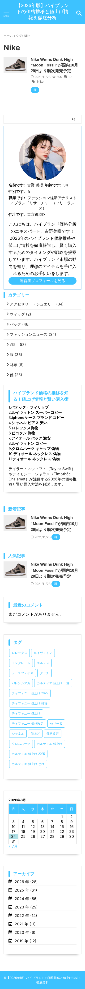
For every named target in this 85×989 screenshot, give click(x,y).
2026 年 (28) (26, 881)
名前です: (16, 185)
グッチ (44, 673)
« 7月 (13, 846)
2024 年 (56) (26, 898)
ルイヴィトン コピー (29, 443)
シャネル (18, 733)
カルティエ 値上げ (49, 744)
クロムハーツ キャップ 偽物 (35, 448)
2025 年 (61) (26, 890)
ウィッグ (20, 314)
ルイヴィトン (43, 653)
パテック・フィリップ (30, 407)
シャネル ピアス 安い (29, 422)
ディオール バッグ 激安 (31, 438)
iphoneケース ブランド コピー (38, 417)
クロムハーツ (21, 744)
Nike (40, 81)
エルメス (43, 663)
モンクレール (21, 663)
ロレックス (19, 653)
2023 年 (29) (26, 907)
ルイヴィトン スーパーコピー (37, 412)
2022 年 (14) (26, 915)
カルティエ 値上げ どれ (28, 764)
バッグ (20, 324)
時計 (18, 344)
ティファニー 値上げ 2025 (30, 693)
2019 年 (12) (25, 941)
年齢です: (53, 185)
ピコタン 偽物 (23, 433)
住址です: (16, 214)
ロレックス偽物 (25, 427)
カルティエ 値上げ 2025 (28, 754)
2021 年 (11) (25, 924)
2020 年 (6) (25, 932)
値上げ (35, 733)
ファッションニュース (33, 334)
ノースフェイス (22, 673)
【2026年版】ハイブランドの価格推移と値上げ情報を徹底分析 (42, 11)
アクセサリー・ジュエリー (37, 304)
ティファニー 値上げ (26, 713)
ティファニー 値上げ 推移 (29, 703)
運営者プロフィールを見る (42, 280)
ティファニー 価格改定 (27, 723)
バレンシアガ (21, 683)
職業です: (17, 197)
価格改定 (53, 733)
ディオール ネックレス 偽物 (37, 453)
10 (70, 77)
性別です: (16, 191)
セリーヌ (56, 723)
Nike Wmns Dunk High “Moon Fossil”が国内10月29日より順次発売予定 (54, 65)
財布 (17, 364)
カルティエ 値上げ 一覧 (53, 683)
